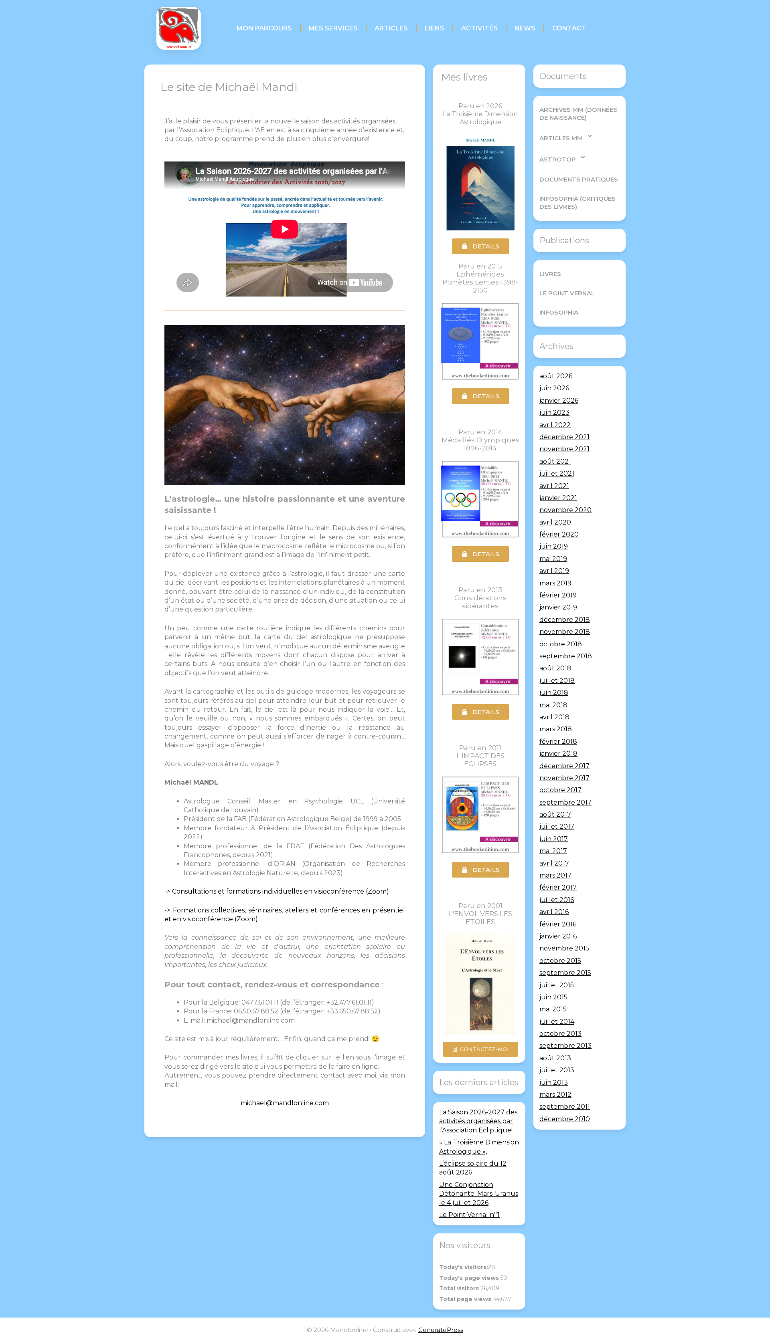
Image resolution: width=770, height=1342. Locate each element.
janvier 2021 (558, 498)
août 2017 (555, 814)
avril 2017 (554, 863)
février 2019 (558, 595)
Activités (479, 28)
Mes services (333, 28)
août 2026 (555, 376)
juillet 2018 (557, 680)
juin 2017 (553, 839)
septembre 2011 (564, 1106)
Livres (550, 274)
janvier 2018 (558, 753)
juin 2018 (553, 692)
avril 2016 (554, 912)
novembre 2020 (565, 510)
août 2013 (555, 1058)
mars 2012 (555, 1094)
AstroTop (557, 159)
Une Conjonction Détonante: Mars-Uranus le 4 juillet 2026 (478, 1194)
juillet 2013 (556, 1070)
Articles (391, 28)
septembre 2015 (565, 973)
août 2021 (555, 461)
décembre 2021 (564, 437)
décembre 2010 (564, 1119)
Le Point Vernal (567, 293)
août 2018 (555, 668)
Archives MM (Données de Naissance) (578, 113)
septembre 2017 (565, 802)
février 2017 (558, 887)
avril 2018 (554, 717)
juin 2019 (553, 546)
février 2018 (558, 741)
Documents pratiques (578, 179)
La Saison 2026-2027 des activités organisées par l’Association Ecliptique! (478, 1121)
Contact (569, 28)
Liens (434, 28)
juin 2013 (553, 1082)
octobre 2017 (560, 790)
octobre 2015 (560, 961)
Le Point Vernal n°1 (469, 1215)
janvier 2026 (558, 400)
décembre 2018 (564, 620)
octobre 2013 (560, 1033)
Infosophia (558, 312)
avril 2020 (555, 522)
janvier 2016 (558, 936)
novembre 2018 (564, 632)
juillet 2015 (556, 985)
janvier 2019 (558, 607)
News (525, 28)
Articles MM (561, 138)
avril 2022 (555, 425)
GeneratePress (440, 1330)
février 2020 (559, 534)
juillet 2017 (556, 826)
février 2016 (557, 924)
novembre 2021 (564, 449)
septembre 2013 (565, 1045)
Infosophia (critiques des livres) (577, 202)
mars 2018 (555, 729)
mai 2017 (553, 851)
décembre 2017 (564, 766)
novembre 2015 (564, 948)
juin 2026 (554, 388)
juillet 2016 (556, 900)
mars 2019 (555, 583)
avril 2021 (554, 486)
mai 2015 (553, 1009)
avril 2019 (554, 571)
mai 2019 (553, 559)
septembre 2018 (565, 656)
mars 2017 (555, 875)
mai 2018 (553, 705)
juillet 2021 (556, 473)
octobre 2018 (560, 644)
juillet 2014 (556, 1021)
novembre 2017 (564, 778)
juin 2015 (553, 997)
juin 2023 (554, 412)
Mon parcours (264, 28)
